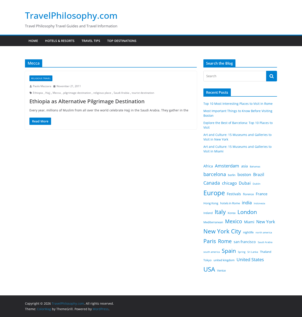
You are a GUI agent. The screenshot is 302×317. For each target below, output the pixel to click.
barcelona (214, 174)
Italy (220, 212)
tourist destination (143, 93)
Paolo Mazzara (42, 86)
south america (211, 251)
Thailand (265, 252)
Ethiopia (38, 93)
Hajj (47, 93)
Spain (229, 250)
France (262, 193)
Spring (241, 251)
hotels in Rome (230, 203)
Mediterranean (213, 222)
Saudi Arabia (121, 93)
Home (33, 41)
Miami (249, 221)
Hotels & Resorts (60, 41)
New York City (222, 231)
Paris (209, 241)
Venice (221, 270)
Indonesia (259, 203)
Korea (231, 213)
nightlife (248, 232)
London (247, 212)
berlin (231, 175)
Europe (214, 192)
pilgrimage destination (77, 93)
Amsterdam (227, 166)
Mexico (233, 221)
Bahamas (255, 166)
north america (264, 232)
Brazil (258, 174)
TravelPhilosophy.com (71, 15)
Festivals (234, 193)
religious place (102, 93)
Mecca (57, 93)
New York (265, 222)
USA (209, 269)
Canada (211, 183)
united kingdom (224, 260)
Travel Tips (91, 41)
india (247, 203)
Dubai (245, 183)
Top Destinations (121, 41)
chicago (229, 183)
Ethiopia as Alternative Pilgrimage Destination (87, 101)
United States (250, 260)
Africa (208, 166)
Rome (225, 241)
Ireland (208, 213)
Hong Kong (210, 203)
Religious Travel (41, 78)
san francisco (245, 241)
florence (248, 194)
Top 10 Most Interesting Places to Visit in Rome (238, 103)
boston (244, 174)
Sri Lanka (252, 251)
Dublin (256, 183)
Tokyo (207, 260)
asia (244, 166)
